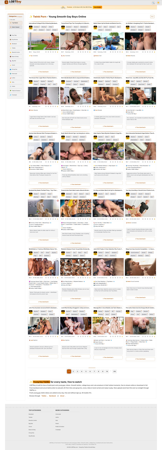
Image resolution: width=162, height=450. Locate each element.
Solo (57, 420)
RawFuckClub (37, 286)
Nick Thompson (45, 165)
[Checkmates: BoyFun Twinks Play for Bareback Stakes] (108, 95)
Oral (35, 29)
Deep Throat (141, 84)
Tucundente (46, 284)
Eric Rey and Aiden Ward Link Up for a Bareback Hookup (108, 190)
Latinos (35, 136)
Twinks (50, 26)
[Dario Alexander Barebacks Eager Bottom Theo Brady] (140, 151)
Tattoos (35, 84)
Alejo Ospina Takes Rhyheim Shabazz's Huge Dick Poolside (108, 133)
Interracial (112, 26)
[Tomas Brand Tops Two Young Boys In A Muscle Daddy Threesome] (75, 41)
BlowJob (82, 311)
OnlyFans (68, 169)
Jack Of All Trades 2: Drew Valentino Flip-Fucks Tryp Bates (108, 249)
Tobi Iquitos (39, 284)
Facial (48, 29)
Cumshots (36, 26)
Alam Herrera (136, 340)
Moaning (44, 26)
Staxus (100, 342)
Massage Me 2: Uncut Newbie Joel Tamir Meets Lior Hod (108, 307)
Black (107, 136)
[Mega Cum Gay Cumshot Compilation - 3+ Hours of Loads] (140, 267)
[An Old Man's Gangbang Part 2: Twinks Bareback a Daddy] (140, 41)
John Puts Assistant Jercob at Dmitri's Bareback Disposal (43, 307)
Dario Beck (80, 222)
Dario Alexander (144, 165)
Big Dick (43, 81)
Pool (112, 136)
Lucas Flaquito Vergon (42, 283)
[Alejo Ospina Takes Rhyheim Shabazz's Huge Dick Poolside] (108, 151)
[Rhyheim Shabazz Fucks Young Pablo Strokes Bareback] (75, 267)
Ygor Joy (80, 165)
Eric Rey (100, 222)
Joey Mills (138, 110)
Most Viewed (14, 27)
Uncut (146, 136)
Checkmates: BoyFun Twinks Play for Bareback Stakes (108, 77)
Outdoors (138, 311)
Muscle (75, 26)
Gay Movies (32, 436)
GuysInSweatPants (135, 167)
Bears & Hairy (32, 429)
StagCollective (38, 167)
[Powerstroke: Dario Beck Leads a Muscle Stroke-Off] (75, 208)
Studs (105, 26)
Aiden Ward (106, 222)
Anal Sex (147, 29)
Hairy (54, 84)
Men (132, 112)
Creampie (58, 429)
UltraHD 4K (103, 285)
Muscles (133, 26)
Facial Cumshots (135, 252)
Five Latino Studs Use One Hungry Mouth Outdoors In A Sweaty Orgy (140, 307)
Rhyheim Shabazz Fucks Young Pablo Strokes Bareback (75, 249)
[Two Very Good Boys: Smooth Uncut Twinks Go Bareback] (140, 208)
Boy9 (67, 165)
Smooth (147, 26)
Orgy (35, 255)
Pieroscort (31, 284)
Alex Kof (132, 110)
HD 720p (133, 113)
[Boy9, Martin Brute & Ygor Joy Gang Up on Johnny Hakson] (75, 151)
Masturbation (84, 26)
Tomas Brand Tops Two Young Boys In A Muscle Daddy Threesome (75, 23)
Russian (36, 193)
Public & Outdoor (60, 426)
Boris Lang (69, 110)
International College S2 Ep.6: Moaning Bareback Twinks (43, 23)
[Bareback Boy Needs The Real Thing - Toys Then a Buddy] (43, 208)
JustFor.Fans (102, 167)
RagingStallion (102, 283)
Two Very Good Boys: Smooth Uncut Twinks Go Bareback (140, 190)
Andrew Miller (36, 165)
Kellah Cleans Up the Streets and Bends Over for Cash (108, 23)
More (152, 16)
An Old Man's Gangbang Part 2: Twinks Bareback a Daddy (140, 23)
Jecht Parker (69, 224)
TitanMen (68, 227)
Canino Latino (144, 340)
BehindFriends (70, 112)
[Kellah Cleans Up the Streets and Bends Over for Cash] (108, 41)
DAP (40, 255)
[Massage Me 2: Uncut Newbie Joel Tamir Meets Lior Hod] (108, 325)
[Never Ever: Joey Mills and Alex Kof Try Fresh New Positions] (140, 95)
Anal (100, 26)
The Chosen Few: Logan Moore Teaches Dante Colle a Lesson (43, 77)
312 (114, 371)
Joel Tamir (101, 340)
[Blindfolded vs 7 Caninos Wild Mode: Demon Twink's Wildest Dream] (43, 267)
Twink (132, 81)
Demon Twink (39, 281)
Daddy (148, 84)
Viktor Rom (142, 342)
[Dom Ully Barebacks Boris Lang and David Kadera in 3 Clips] (75, 95)
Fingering (43, 84)
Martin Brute (73, 165)
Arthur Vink (38, 222)
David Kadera (76, 110)
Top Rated (14, 22)
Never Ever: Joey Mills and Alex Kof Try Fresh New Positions (140, 77)
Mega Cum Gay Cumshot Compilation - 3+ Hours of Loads (140, 249)
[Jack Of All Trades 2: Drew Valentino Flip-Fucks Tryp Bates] (108, 267)
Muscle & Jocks (33, 420)
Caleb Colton (77, 224)
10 (107, 371)
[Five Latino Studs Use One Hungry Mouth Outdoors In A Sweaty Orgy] (140, 325)
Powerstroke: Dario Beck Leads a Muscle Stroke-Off (75, 190)
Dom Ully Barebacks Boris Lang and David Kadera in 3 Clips (75, 77)
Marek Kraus (46, 222)
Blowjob (54, 29)
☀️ (158, 3)
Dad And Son (81, 29)
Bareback (41, 29)
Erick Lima (46, 281)
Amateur (68, 252)
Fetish (57, 423)
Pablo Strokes (68, 281)
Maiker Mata (53, 283)
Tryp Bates (109, 281)
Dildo (48, 197)
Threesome (43, 314)
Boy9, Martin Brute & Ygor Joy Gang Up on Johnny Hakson (75, 133)
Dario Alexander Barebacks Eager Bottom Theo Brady (140, 133)
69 (112, 311)
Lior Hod (108, 340)
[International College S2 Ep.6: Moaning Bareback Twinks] (43, 41)
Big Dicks (107, 81)
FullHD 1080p (70, 113)
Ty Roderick (85, 224)
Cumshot (74, 139)
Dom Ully (84, 110)
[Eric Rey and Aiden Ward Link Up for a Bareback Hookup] (108, 208)
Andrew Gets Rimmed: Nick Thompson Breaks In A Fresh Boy (43, 133)
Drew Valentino (101, 281)
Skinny (42, 197)
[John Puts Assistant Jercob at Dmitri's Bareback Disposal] (43, 325)
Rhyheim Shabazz (102, 165)
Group (67, 139)
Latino (57, 417)
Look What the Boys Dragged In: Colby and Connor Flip (75, 307)
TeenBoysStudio (38, 224)
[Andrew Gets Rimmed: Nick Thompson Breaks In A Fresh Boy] (43, 151)
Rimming (73, 29)
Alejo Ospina (112, 165)
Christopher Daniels (71, 222)
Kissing (81, 84)
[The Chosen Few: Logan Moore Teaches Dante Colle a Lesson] (43, 95)
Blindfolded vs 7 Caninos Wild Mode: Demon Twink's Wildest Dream (43, 249)
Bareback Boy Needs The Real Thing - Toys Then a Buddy (43, 190)
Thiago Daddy (134, 342)
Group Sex (31, 432)
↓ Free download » (43, 72)
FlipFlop (100, 252)
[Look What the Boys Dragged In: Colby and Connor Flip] (75, 325)
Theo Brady (135, 165)
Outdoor (100, 29)
